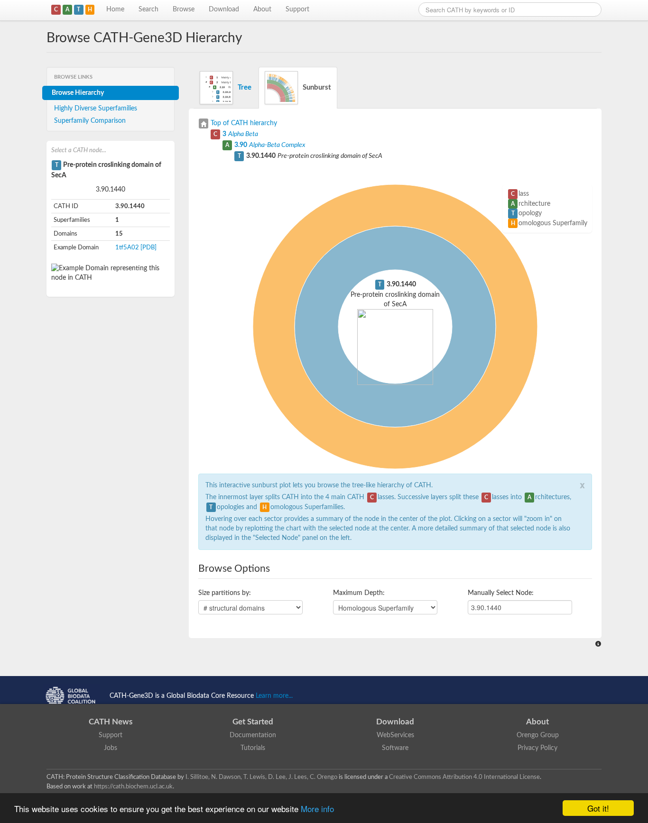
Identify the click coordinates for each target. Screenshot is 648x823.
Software (395, 748)
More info (317, 808)
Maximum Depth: (359, 593)
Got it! (598, 808)
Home (115, 9)
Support (297, 9)
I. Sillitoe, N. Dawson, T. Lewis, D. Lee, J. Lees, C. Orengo (261, 777)
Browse (183, 9)
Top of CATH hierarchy (244, 123)
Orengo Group (538, 735)
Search (148, 9)
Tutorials (253, 748)
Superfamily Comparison (90, 121)
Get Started (252, 722)
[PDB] (148, 247)
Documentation (253, 735)
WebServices (395, 735)
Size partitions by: (224, 593)
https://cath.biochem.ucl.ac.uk (133, 786)
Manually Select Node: (501, 593)
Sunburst (317, 87)
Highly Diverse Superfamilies (95, 108)
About (262, 9)
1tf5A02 (127, 247)
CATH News (110, 722)
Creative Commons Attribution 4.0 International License (464, 777)
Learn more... (274, 696)
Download (224, 9)
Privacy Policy (537, 748)
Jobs (110, 748)
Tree (244, 87)
